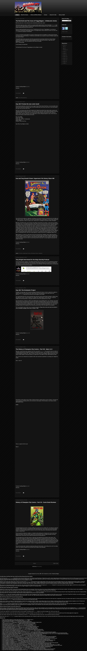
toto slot (35, 611)
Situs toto (53, 25)
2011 (64, 59)
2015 (64, 53)
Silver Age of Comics (34, 253)
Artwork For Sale (53, 14)
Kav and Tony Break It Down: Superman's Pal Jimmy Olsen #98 (35, 178)
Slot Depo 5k (10, 599)
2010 (64, 61)
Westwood (42, 351)
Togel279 (12, 637)
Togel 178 (15, 621)
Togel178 (25, 619)
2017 (64, 45)
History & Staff (62, 14)
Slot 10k (77, 607)
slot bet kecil (4, 603)
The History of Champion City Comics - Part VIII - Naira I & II (34, 349)
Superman (40, 253)
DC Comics (20, 253)
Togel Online (30, 649)
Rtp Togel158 (16, 623)
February (64, 49)
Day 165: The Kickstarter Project (26, 290)
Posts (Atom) (39, 566)
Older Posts (55, 563)
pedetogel (23, 632)
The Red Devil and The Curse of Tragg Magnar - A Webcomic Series (36, 21)
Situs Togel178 (11, 616)
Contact (45, 14)
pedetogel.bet (22, 624)
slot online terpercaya (33, 631)
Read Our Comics (24, 14)
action (20, 97)
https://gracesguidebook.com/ (29, 630)
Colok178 (25, 639)
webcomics (25, 97)
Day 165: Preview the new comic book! (27, 104)
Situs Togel (5, 594)
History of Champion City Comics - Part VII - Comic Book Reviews (36, 502)
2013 (64, 56)
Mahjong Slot (29, 581)
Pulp (22, 97)
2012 (64, 58)
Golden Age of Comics (27, 253)
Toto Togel (28, 648)
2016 (64, 51)
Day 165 (20, 294)
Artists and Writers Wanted (36, 14)
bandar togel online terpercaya (52, 633)
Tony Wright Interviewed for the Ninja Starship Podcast (32, 259)
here (16, 31)
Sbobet (26, 643)
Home (17, 14)
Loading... (64, 38)
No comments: (18, 93)
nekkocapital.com (23, 626)
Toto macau (85, 589)
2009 (64, 63)
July (63, 46)
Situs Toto (34, 591)
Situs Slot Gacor (10, 578)
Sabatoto (17, 627)
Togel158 (26, 620)
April (64, 48)
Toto (28, 614)
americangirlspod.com (8, 622)
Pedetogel (25, 635)
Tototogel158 (22, 41)
